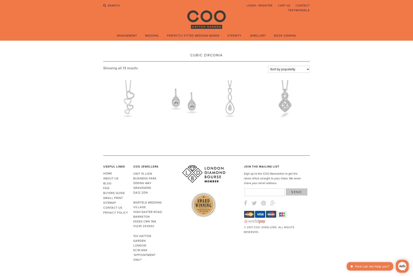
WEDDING (152, 35)
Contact (303, 5)
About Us (111, 178)
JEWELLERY (258, 35)
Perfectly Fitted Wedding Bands (193, 35)
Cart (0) (284, 5)
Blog (107, 183)
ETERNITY (234, 35)
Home (107, 173)
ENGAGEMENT (127, 35)
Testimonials (299, 10)
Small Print (113, 198)
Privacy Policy (115, 212)
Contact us (112, 207)
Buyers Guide (114, 193)
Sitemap (109, 203)
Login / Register (260, 5)
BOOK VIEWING (285, 35)
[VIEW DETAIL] (129, 101)
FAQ (106, 188)
